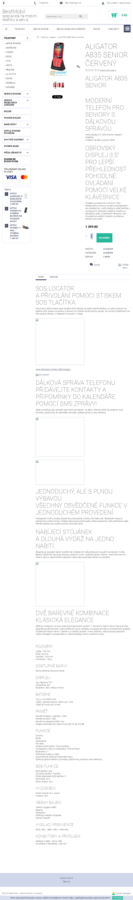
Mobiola (10, 83)
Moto (9, 65)
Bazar (96, 29)
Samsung (11, 47)
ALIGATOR (108, 249)
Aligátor (108, 253)
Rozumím (117, 898)
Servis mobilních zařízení (71, 29)
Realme (10, 69)
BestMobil (19, 15)
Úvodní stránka (6, 29)
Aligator (11, 74)
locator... (67, 369)
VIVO (8, 61)
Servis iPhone (40, 29)
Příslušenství (12, 152)
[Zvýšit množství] (91, 234)
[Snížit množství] (91, 237)
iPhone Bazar (12, 118)
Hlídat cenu (125, 266)
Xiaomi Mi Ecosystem (11, 160)
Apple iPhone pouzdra (12, 132)
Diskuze (54, 277)
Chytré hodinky (14, 139)
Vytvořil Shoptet (123, 893)
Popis (41, 277)
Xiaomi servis (66, 878)
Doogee (10, 87)
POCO (9, 56)
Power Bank (11, 146)
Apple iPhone (13, 43)
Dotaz (97, 264)
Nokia (9, 78)
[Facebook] (4, 3)
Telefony (20, 29)
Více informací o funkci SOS (49, 369)
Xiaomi (9, 52)
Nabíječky (113, 29)
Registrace (125, 3)
